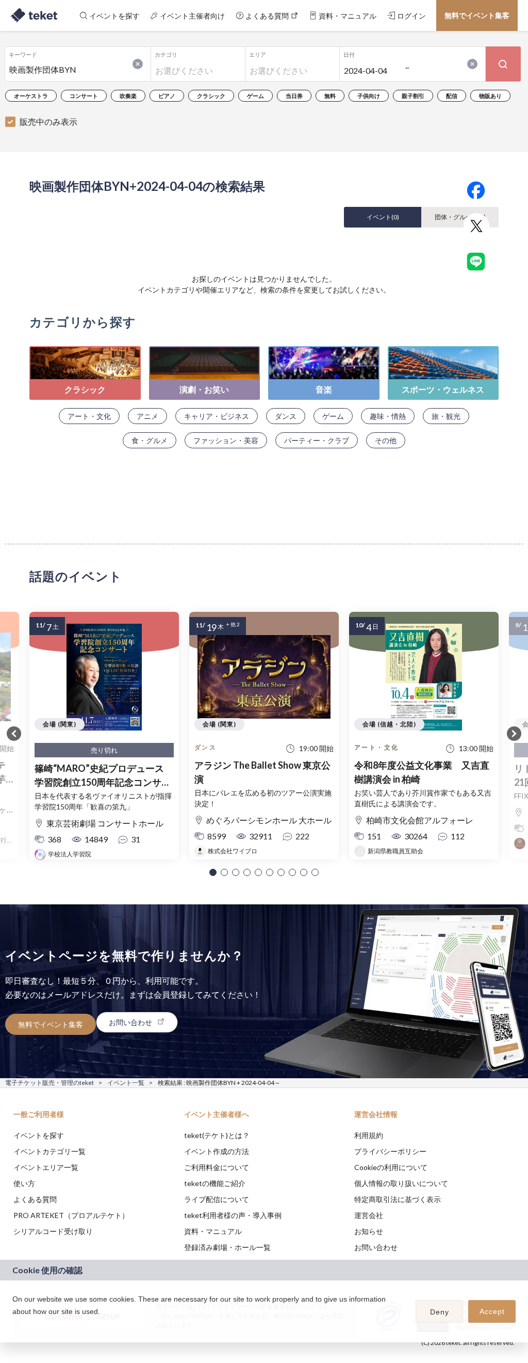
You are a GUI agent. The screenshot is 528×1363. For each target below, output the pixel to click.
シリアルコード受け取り (53, 1231)
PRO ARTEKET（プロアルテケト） (71, 1215)
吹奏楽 (128, 95)
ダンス (285, 416)
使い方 (24, 1183)
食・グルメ (149, 440)
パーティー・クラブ (316, 440)
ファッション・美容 (225, 440)
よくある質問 (35, 1199)
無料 (330, 95)
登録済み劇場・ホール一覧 (227, 1247)
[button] (213, 872)
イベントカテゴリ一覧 (49, 1151)
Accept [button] (492, 1311)
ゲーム (255, 95)
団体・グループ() (460, 217)
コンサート (84, 95)
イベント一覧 (125, 1082)
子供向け (368, 95)
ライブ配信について (216, 1199)
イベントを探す (38, 1135)
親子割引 (413, 95)
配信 (451, 95)
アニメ (147, 416)
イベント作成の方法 (216, 1151)
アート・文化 (89, 416)
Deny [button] (439, 1312)
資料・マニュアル (213, 1231)
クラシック (211, 95)
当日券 (294, 95)
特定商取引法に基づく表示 (397, 1199)
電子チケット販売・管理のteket (49, 1082)
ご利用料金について (216, 1167)
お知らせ (368, 1231)
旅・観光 (446, 416)
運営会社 (368, 1215)
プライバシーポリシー (390, 1151)
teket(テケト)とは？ (217, 1135)
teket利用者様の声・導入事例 (233, 1215)
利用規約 (368, 1135)
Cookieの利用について (390, 1167)
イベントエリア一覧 (45, 1167)
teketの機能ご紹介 (214, 1183)
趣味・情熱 (388, 416)
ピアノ (166, 95)
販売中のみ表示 (48, 121)
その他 (386, 440)
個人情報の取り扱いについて (401, 1183)
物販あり (490, 95)
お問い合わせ (376, 1247)
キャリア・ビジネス (216, 416)
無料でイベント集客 (476, 15)
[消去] (138, 64)
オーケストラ (31, 95)
